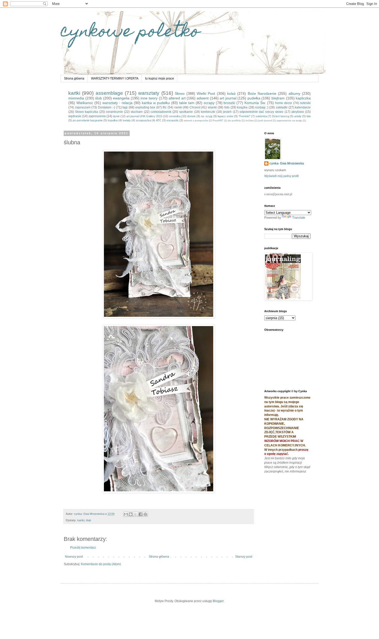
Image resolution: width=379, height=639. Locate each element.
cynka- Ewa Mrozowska (286, 163)
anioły (297, 116)
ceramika (174, 116)
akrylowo (297, 112)
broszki (229, 103)
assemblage (109, 93)
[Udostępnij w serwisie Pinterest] (145, 514)
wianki (212, 107)
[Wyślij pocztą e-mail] (125, 514)
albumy (294, 93)
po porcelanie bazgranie (88, 120)
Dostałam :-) (106, 107)
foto (226, 107)
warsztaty (148, 93)
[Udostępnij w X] (135, 514)
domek (191, 116)
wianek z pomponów (196, 120)
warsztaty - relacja (117, 103)
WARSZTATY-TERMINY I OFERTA (114, 78)
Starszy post (243, 556)
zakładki (281, 107)
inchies (249, 120)
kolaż (231, 93)
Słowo (180, 93)
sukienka (261, 116)
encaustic (173, 120)
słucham (137, 112)
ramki (178, 107)
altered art (177, 98)
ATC (158, 120)
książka (242, 107)
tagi (125, 107)
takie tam (186, 103)
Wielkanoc (84, 103)
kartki (74, 93)
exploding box (145, 107)
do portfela (234, 120)
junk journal (265, 120)
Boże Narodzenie (262, 93)
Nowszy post (74, 556)
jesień (227, 112)
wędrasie (74, 116)
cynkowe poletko (130, 32)
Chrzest (195, 107)
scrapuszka (143, 120)
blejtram (278, 98)
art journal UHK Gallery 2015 (144, 116)
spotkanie (186, 112)
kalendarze (303, 107)
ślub (98, 98)
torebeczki (208, 112)
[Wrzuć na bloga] (130, 514)
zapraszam (82, 107)
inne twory (149, 98)
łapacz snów (225, 116)
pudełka (254, 98)
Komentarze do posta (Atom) (101, 564)
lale (309, 116)
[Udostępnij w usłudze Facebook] (140, 514)
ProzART (218, 120)
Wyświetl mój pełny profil (281, 176)
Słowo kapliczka (86, 112)
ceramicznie (114, 112)
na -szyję (206, 116)
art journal (228, 98)
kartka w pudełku (156, 103)
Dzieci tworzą (280, 116)
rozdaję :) (261, 107)
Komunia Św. (255, 103)
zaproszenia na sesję (289, 120)
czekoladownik (161, 112)
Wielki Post (206, 93)
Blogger (218, 601)
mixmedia (76, 98)
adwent (203, 98)
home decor (283, 103)
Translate (298, 217)
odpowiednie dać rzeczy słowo (262, 112)
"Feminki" (244, 116)
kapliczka (303, 98)
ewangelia (121, 98)
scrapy (209, 103)
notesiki (305, 103)
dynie (116, 116)
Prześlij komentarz (83, 547)
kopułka (113, 120)
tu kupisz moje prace (159, 78)
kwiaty (127, 120)
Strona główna (74, 78)
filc (165, 107)
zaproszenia (97, 116)
